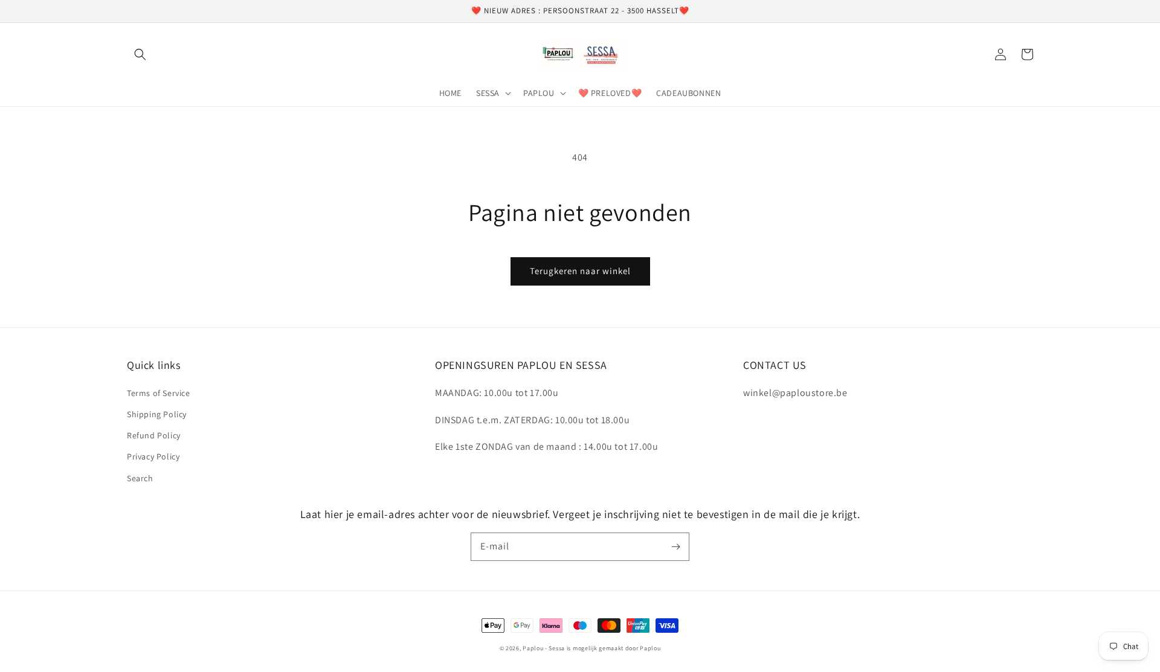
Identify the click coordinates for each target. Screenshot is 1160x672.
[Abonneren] (675, 546)
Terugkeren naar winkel (580, 271)
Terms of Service (158, 393)
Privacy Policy (153, 456)
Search (140, 478)
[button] (140, 54)
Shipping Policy (157, 414)
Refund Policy (154, 435)
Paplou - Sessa (544, 648)
